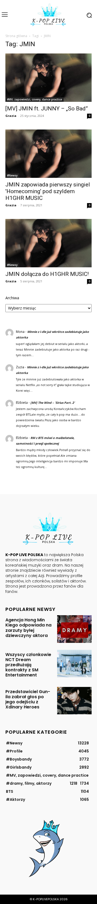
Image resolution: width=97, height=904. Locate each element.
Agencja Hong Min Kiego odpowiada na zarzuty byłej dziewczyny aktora (28, 628)
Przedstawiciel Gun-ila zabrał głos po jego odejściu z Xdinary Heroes (27, 699)
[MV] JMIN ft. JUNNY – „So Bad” (46, 108)
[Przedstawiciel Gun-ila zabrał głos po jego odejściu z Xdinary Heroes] (74, 700)
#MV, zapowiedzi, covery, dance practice (34, 99)
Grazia (10, 116)
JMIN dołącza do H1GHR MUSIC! (47, 274)
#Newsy (12, 175)
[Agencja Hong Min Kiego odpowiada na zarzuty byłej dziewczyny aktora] (74, 629)
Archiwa (12, 297)
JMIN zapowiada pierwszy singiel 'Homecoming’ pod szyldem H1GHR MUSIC (47, 191)
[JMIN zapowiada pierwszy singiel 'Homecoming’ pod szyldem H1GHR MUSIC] (48, 153)
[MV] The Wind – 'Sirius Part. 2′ (52, 403)
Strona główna (16, 36)
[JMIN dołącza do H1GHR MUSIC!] (48, 243)
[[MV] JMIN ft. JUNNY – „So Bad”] (48, 77)
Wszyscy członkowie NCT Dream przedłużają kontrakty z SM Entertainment (28, 664)
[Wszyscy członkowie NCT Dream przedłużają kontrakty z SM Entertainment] (74, 663)
